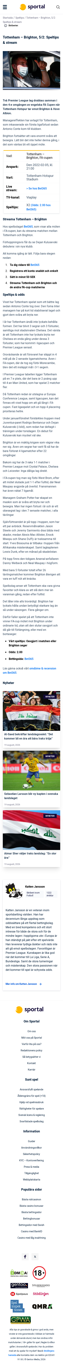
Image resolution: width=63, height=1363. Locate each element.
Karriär (31, 1070)
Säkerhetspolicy (31, 1154)
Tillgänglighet (31, 1173)
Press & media (31, 1167)
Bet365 (28, 227)
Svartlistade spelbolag (32, 1121)
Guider (31, 1141)
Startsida (8, 18)
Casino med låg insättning (32, 1238)
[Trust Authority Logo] (20, 1285)
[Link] (31, 711)
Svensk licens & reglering (31, 1115)
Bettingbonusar (31, 1219)
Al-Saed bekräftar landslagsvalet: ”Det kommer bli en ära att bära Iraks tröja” (28, 736)
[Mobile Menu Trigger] (5, 7)
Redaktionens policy (31, 1050)
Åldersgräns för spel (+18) (32, 1096)
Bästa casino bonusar (31, 1206)
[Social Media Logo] (25, 1256)
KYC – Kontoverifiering (31, 1160)
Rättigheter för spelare (31, 1109)
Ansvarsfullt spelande (31, 1089)
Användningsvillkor (31, 1148)
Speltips (19, 18)
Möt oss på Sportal (31, 1038)
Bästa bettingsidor (32, 1212)
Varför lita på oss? (31, 1044)
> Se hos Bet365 (36, 188)
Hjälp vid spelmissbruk (31, 1102)
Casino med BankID (31, 1231)
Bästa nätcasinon (31, 1199)
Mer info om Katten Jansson (21, 984)
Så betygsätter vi (31, 1057)
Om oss (31, 1031)
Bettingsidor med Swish (31, 1225)
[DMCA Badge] (20, 1273)
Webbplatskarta (31, 1180)
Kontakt (31, 1063)
